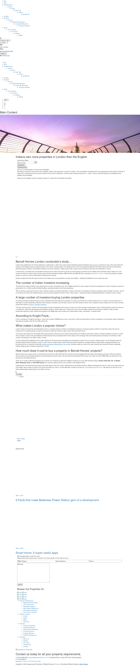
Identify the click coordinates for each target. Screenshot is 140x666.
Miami (21, 12)
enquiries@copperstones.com (94, 367)
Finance (10, 20)
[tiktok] (8, 55)
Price (1, 49)
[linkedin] (1, 55)
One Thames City (28, 604)
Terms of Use (27, 661)
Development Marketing (30, 629)
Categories (21, 165)
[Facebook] (71, 442)
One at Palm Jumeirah (30, 612)
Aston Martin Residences (30, 608)
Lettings (6, 16)
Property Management (18, 22)
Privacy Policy (36, 661)
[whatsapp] (7, 55)
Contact (25, 646)
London (10, 7)
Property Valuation (24, 26)
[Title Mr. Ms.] (19, 561)
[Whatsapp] (4, 106)
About (5, 28)
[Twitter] (71, 445)
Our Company (12, 30)
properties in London (97, 273)
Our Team (14, 31)
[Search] (35, 162)
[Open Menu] (4, 108)
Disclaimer (19, 661)
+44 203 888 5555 (64, 367)
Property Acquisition (29, 625)
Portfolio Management (30, 635)
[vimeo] (3, 55)
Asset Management (29, 627)
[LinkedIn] (71, 447)
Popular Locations (25, 614)
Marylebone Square (29, 606)
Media (21, 35)
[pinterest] (21, 659)
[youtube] (0, 55)
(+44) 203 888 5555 (22, 657)
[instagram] (4, 55)
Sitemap (57, 664)
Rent (5, 3)
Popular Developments (26, 601)
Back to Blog (21, 439)
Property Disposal (28, 633)
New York (18, 10)
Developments (8, 5)
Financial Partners (28, 631)
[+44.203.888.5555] (4, 102)
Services (6, 18)
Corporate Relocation (21, 24)
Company (22, 637)
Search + (3, 53)
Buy (5, 1)
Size (1, 45)
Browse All (26, 14)
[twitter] (17, 659)
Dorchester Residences (30, 610)
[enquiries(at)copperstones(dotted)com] (5, 104)
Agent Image (84, 664)
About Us (26, 639)
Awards (17, 33)
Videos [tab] (22, 376)
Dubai (13, 9)
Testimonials (27, 645)
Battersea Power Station (30, 603)
